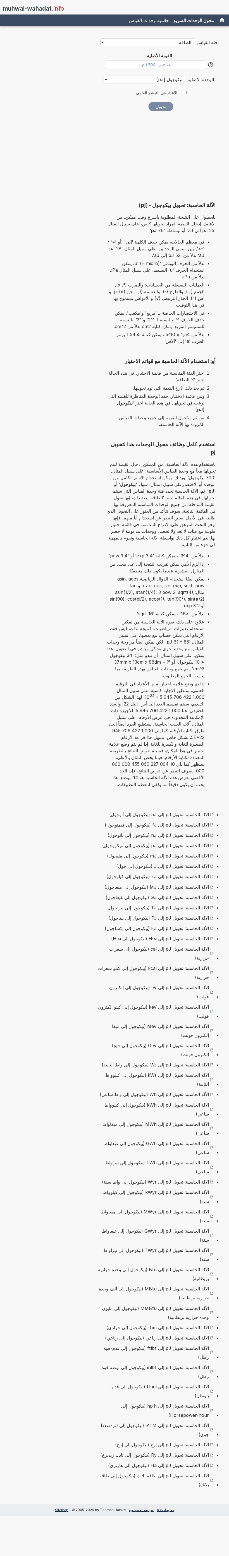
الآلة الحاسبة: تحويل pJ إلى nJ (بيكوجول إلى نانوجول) (158, 835)
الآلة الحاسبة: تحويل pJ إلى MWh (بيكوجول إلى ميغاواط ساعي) (155, 1128)
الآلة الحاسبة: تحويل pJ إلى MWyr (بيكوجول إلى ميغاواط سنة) (155, 1216)
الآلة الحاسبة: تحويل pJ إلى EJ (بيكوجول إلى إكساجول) (157, 928)
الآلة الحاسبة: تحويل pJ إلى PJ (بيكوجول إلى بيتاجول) (158, 918)
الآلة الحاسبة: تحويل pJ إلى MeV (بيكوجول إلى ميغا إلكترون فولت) (160, 1030)
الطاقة (183, 379)
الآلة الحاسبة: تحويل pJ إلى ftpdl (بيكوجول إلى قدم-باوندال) (159, 1391)
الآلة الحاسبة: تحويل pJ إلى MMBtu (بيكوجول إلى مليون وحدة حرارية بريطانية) (155, 1313)
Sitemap (61, 1510)
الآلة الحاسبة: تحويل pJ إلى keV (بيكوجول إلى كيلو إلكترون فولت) (153, 1011)
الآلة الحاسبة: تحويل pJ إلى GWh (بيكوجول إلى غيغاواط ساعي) (156, 1148)
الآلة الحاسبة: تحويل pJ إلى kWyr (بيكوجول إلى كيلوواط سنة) (156, 1196)
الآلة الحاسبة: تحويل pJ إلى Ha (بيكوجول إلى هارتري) (158, 1465)
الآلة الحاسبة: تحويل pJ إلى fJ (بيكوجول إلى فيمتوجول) (157, 825)
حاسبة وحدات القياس (149, 20)
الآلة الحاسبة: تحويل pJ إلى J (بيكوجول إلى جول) (162, 866)
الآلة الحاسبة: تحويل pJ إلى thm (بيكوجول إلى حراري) (157, 1327)
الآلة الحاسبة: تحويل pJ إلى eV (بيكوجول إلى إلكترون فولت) (159, 992)
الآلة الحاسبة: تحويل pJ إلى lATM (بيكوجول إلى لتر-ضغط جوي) (154, 1430)
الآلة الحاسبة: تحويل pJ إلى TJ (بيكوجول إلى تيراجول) (158, 908)
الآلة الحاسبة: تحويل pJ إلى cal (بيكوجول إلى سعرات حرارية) (159, 953)
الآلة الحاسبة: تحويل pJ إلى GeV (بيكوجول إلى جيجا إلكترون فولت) (160, 1050)
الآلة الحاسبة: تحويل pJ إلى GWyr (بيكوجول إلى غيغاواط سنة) (155, 1235)
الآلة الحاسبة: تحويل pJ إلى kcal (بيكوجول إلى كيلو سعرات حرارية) (153, 972)
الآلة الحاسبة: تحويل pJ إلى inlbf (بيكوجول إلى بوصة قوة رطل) (155, 1372)
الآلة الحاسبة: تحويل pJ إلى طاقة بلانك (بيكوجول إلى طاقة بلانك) (154, 1480)
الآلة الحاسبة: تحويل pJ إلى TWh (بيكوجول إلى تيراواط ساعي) (157, 1167)
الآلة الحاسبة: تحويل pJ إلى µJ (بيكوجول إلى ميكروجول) (155, 845)
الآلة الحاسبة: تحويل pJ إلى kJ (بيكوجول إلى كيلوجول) (157, 876)
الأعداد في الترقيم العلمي (156, 93)
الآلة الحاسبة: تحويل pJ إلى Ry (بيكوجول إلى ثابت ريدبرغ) (154, 1455)
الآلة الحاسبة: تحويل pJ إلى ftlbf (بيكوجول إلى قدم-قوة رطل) (156, 1352)
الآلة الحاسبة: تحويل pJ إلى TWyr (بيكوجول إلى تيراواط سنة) (156, 1254)
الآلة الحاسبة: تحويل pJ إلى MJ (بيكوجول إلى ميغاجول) (156, 887)
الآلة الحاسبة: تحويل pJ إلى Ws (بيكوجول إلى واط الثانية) (155, 1065)
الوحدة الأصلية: (199, 79)
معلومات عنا (165, 1510)
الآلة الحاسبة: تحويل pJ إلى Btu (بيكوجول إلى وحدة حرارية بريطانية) (153, 1274)
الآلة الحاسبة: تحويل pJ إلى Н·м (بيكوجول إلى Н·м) (160, 938)
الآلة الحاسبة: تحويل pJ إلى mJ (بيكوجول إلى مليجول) (158, 856)
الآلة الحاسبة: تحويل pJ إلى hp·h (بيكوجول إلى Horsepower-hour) (165, 1410)
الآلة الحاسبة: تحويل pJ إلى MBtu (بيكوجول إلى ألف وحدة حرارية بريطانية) (154, 1293)
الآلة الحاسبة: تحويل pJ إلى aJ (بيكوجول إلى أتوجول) (159, 814)
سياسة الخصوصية (141, 1510)
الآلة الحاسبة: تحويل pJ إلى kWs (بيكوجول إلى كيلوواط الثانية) (157, 1079)
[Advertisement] (161, 158)
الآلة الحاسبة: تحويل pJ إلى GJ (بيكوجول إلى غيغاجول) (157, 897)
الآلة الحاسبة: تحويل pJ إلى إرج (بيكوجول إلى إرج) (162, 1444)
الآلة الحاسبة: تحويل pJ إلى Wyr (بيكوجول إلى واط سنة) (155, 1182)
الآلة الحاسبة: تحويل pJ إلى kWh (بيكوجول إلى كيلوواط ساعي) (156, 1109)
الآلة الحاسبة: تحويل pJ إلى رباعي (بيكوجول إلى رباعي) (157, 1338)
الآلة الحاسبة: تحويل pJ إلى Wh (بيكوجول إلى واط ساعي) (154, 1094)
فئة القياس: (206, 42)
